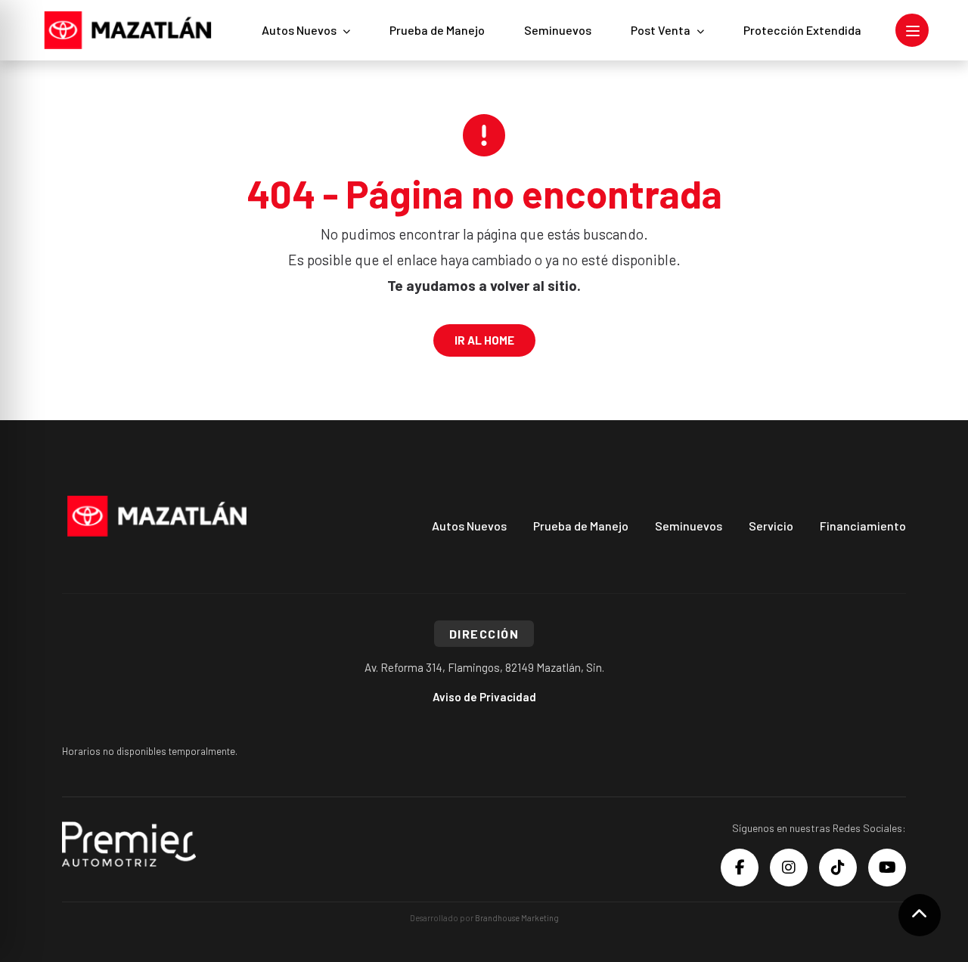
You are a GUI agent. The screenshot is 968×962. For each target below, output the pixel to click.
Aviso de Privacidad (484, 697)
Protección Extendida (802, 30)
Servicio (771, 525)
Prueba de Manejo (437, 30)
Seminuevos (557, 30)
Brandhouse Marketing (517, 918)
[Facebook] (740, 867)
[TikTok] (838, 867)
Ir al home (484, 340)
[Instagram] (789, 867)
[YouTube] (887, 867)
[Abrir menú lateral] (912, 30)
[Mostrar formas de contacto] (919, 915)
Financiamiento (863, 525)
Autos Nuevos (299, 30)
